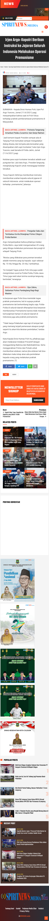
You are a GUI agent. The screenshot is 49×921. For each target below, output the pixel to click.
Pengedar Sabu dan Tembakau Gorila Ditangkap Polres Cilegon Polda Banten (24, 234)
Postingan (20, 18)
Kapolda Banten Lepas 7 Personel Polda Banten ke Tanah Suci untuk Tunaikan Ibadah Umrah (31, 832)
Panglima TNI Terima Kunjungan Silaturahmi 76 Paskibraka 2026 (31, 877)
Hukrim (14, 375)
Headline (29, 430)
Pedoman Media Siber (29, 909)
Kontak (18, 909)
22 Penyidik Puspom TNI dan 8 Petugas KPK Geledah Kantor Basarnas (14, 463)
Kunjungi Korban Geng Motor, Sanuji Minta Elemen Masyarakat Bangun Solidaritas (35, 482)
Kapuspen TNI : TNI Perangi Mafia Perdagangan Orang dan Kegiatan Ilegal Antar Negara (13, 441)
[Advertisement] (24, 209)
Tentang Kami (9, 909)
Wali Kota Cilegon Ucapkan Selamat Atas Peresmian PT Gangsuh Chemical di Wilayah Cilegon (31, 766)
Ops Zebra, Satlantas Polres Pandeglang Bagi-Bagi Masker (22, 290)
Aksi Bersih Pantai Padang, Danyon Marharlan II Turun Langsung (31, 789)
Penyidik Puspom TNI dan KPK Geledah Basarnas (34, 464)
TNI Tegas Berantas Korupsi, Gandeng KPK (12, 485)
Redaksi (41, 909)
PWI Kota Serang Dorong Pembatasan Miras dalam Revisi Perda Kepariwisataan (31, 843)
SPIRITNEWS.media (25, 916)
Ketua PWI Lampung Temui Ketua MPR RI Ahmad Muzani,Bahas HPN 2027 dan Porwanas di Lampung (30, 800)
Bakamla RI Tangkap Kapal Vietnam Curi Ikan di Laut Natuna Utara (35, 442)
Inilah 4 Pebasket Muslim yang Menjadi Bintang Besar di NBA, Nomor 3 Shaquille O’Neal (31, 812)
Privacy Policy (24, 911)
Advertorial (30, 471)
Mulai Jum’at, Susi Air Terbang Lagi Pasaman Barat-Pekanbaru (30, 777)
